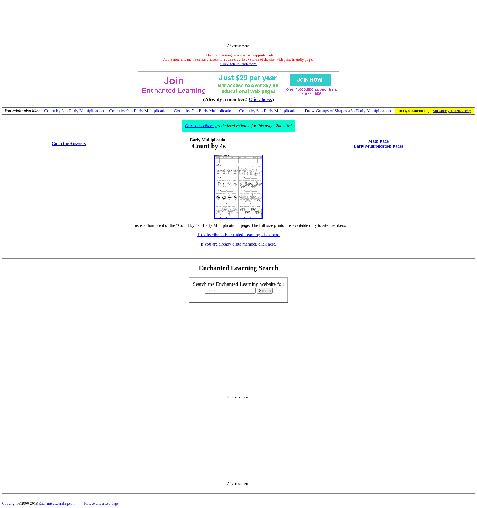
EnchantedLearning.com (57, 503)
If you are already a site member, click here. (238, 244)
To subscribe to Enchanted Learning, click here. (238, 234)
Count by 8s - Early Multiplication (74, 110)
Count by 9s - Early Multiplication (139, 110)
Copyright (10, 503)
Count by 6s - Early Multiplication (269, 110)
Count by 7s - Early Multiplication (204, 110)
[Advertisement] (238, 23)
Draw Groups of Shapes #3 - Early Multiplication (348, 110)
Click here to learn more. (238, 64)
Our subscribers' (199, 125)
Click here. (260, 99)
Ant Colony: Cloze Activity (452, 111)
